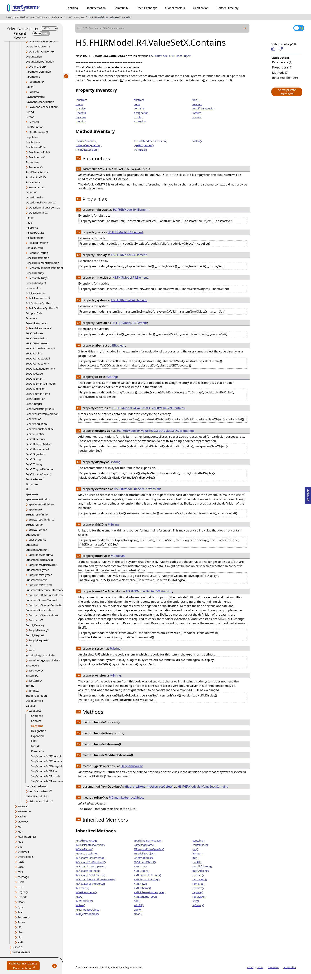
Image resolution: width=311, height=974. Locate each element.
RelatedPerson (35, 237)
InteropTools (25, 856)
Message (23, 877)
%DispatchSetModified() (90, 875)
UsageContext (34, 700)
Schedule (31, 318)
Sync (21, 907)
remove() (198, 875)
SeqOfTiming (34, 464)
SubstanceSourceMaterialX (45, 605)
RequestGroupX (38, 253)
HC (19, 826)
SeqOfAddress (34, 333)
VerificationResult (36, 786)
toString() (198, 905)
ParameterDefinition (38, 71)
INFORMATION (21, 952)
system (196, 112)
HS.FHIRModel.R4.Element (130, 210)
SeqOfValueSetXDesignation (48, 766)
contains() (198, 840)
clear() (138, 914)
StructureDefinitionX (41, 519)
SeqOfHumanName (38, 393)
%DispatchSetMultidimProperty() (96, 879)
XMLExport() (141, 870)
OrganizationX (37, 66)
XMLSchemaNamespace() (149, 892)
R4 (106, 17)
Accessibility (289, 967)
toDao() (197, 141)
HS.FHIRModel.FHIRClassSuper (170, 56)
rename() (198, 888)
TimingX (34, 690)
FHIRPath (23, 806)
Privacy (250, 967)
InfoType (23, 851)
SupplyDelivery (35, 625)
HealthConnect (27, 836)
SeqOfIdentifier (35, 398)
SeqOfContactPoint (37, 363)
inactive (197, 104)
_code (79, 104)
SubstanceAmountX (41, 554)
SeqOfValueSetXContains (46, 761)
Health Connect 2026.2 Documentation (24, 966)
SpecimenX (35, 509)
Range (29, 217)
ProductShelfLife (36, 177)
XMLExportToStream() (147, 875)
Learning (72, 8)
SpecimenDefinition (38, 499)
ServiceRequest (35, 479)
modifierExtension (203, 108)
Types (21, 922)
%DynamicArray (132, 766)
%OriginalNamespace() (148, 840)
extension (140, 121)
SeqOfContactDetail (38, 358)
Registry (23, 892)
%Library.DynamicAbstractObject (148, 787)
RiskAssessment (36, 293)
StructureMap (34, 524)
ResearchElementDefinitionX (46, 268)
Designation (38, 731)
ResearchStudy (35, 273)
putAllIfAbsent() (202, 866)
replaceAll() (199, 896)
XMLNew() (140, 883)
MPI (20, 872)
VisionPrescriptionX (41, 801)
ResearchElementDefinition (42, 263)
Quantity (31, 192)
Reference (32, 227)
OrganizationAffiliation (40, 61)
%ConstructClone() (87, 853)
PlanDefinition (34, 127)
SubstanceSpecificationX (43, 615)
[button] (286, 92)
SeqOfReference (36, 439)
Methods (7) (280, 73)
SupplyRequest (35, 635)
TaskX (32, 650)
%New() (80, 905)
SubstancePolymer (37, 570)
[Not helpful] (280, 49)
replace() (197, 892)
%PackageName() (145, 845)
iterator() (197, 853)
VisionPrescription (37, 796)
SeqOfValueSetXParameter (47, 781)
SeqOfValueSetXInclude (45, 776)
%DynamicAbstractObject (126, 797)
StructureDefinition (37, 514)
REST (21, 887)
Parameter (37, 751)
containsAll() (200, 845)
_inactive (81, 112)
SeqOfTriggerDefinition (40, 469)
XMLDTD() (140, 866)
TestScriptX (35, 680)
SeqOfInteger (34, 403)
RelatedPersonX (38, 242)
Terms (260, 967)
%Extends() (82, 888)
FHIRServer (25, 811)
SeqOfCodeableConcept (40, 348)
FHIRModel (98, 17)
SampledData (34, 313)
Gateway (23, 821)
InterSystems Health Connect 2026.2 (24, 17)
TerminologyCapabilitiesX (44, 660)
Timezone (24, 917)
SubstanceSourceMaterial (41, 600)
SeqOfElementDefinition (41, 383)
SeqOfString (33, 459)
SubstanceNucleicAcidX (43, 565)
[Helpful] (273, 49)
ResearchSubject (36, 283)
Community (121, 8)
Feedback (308, 494)
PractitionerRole (36, 147)
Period (30, 112)
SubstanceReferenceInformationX (49, 595)
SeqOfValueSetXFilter (44, 771)
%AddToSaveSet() (86, 840)
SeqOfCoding (34, 353)
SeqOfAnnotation (36, 338)
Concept (36, 721)
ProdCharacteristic (37, 172)
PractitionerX (37, 157)
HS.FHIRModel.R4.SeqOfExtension (137, 489)
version (197, 117)
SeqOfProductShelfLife (40, 429)
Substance (32, 544)
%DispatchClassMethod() (91, 858)
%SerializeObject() (145, 853)
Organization (34, 56)
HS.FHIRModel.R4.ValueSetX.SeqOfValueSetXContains (148, 408)
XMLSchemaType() (145, 896)
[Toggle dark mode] (298, 28)
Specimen (32, 494)
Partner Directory (228, 8)
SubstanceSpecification (40, 610)
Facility (22, 816)
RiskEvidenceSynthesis (39, 303)
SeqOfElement (34, 378)
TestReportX (36, 670)
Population (32, 137)
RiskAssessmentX (39, 298)
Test (20, 912)
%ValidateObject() (145, 862)
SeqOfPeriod (33, 419)
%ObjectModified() (87, 914)
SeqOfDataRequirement (40, 368)
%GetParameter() (86, 892)
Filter (34, 741)
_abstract (81, 100)
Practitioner (33, 142)
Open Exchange (146, 8)
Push (21, 882)
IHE (20, 846)
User (21, 932)
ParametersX (36, 81)
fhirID (196, 100)
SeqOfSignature (35, 454)
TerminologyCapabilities (41, 655)
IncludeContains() (86, 141)
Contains (127, 17)
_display (81, 108)
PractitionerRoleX (39, 152)
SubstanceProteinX (40, 585)
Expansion (37, 736)
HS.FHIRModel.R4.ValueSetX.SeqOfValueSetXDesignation (155, 431)
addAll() (139, 905)
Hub (20, 841)
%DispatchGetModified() (91, 862)
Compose (37, 716)
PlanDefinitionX (38, 132)
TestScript (32, 675)
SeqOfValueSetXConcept (46, 756)
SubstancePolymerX (41, 575)
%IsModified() (84, 901)
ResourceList (33, 288)
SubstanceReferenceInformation (46, 590)
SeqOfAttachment (37, 343)
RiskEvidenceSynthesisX (43, 308)
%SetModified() (143, 858)
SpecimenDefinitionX (42, 504)
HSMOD (17, 947)
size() (195, 901)
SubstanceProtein (36, 580)
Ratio (29, 222)
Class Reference (54, 17)
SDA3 (21, 902)
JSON (21, 861)
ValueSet (31, 705)
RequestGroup (35, 247)
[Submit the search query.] (245, 28)
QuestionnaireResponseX (44, 207)
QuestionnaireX (38, 212)
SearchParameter (36, 323)
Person (30, 117)
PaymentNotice (35, 96)
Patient (30, 86)
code (137, 104)
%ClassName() (84, 849)
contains (139, 108)
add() (137, 901)
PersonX (34, 122)
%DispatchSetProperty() (90, 883)
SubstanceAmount (37, 549)
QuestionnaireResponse (40, 202)
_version (81, 121)
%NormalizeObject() (88, 909)
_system (81, 117)
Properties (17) (282, 67)
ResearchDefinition (37, 258)
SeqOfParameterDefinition (42, 414)
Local (21, 866)
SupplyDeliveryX (39, 630)
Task (28, 645)
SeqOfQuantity (35, 434)
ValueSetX (115, 17)
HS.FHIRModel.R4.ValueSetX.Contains (203, 787)
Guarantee (273, 967)
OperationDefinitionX (42, 41)
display (138, 117)
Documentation (96, 8)
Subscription (33, 534)
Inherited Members (285, 78)
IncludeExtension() (87, 149)
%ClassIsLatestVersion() (90, 845)
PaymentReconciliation (40, 102)
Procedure (32, 162)
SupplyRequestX (39, 640)
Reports (22, 897)
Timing (30, 685)
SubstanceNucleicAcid (39, 560)
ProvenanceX (37, 187)
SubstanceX (36, 620)
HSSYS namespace (75, 17)
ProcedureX (36, 167)
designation (141, 112)
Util (20, 937)
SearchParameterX (40, 328)
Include (35, 746)
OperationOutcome (38, 46)
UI (19, 927)
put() (195, 858)
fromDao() (140, 149)
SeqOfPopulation (36, 424)
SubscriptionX (37, 539)
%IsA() (80, 896)
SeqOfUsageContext (38, 474)
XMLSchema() (142, 888)
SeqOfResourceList (37, 449)
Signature (32, 484)
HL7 (20, 831)
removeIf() (199, 883)
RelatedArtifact (35, 232)
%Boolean (118, 345)
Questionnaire (34, 197)
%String (111, 377)
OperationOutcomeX (41, 51)
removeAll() (199, 879)
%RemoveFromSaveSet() (149, 849)
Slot (28, 489)
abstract (139, 100)
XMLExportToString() (147, 879)
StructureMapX (38, 529)
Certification (201, 8)
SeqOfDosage (34, 373)
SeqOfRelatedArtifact (38, 444)
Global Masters (175, 8)
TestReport (32, 665)
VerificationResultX (40, 791)
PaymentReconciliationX (43, 107)
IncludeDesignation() (89, 145)
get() (195, 849)
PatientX (34, 91)
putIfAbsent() (200, 870)
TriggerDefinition (36, 695)
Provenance (33, 182)
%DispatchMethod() (88, 870)
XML (20, 942)
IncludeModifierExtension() (151, 141)
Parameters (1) (282, 62)
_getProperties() (144, 145)
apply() (138, 909)
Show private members (287, 92)
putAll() (197, 862)
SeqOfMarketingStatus (40, 409)
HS (89, 17)
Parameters (33, 76)
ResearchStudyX (38, 278)
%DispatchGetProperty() (90, 866)
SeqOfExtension (35, 388)
